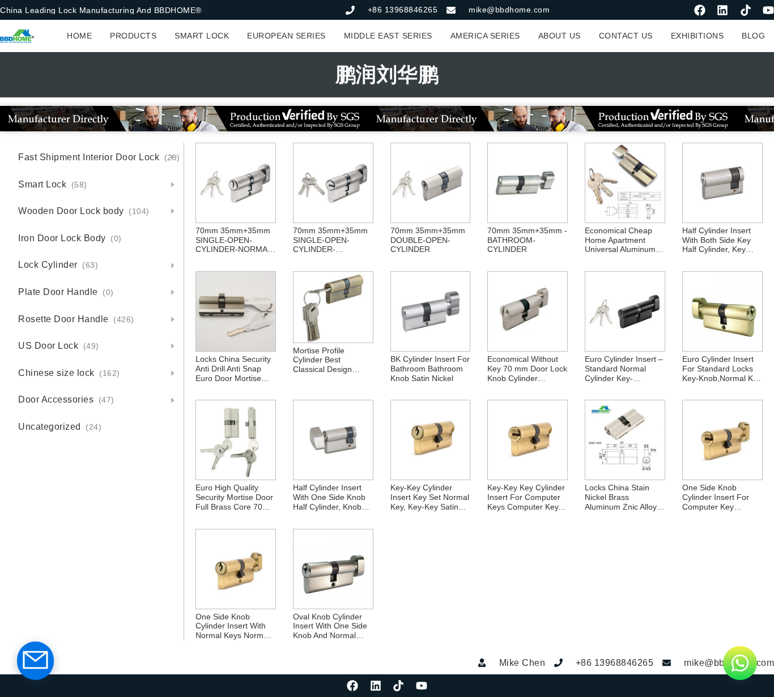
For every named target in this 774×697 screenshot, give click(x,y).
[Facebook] (699, 10)
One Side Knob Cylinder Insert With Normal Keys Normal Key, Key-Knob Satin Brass (232, 626)
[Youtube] (768, 10)
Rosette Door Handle (76, 319)
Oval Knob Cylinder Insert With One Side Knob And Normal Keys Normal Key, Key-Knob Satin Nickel (332, 626)
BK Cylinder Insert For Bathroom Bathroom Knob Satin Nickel (430, 368)
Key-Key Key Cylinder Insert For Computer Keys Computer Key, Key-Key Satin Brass (526, 497)
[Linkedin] (722, 10)
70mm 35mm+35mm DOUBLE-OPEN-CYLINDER (427, 240)
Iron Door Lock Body (70, 238)
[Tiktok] (745, 10)
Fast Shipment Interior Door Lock (99, 157)
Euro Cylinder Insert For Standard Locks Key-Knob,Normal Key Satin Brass (722, 368)
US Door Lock (58, 345)
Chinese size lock (69, 373)
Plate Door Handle (66, 292)
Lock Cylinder (58, 265)
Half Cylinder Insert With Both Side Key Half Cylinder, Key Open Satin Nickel (716, 240)
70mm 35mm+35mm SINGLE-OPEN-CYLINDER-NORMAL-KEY (235, 240)
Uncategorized (59, 426)
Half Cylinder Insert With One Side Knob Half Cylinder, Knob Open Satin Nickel (329, 497)
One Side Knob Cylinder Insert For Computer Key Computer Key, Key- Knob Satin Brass (718, 497)
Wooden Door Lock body (84, 211)
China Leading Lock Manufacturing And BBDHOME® (101, 10)
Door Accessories (66, 399)
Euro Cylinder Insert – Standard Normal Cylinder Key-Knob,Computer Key (624, 368)
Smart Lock (52, 184)
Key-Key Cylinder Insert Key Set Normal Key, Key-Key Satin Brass (429, 497)
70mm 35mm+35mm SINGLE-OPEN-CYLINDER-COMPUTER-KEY (330, 240)
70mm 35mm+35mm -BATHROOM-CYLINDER (527, 240)
